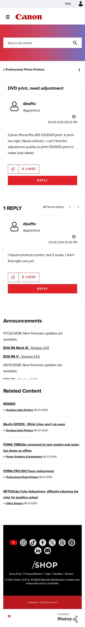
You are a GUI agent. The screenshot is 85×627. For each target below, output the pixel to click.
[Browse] (9, 17)
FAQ (68, 4)
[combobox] (42, 43)
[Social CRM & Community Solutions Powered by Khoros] (67, 617)
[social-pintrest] (71, 542)
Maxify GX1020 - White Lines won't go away (34, 424)
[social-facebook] (42, 542)
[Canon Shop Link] (42, 565)
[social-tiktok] (32, 542)
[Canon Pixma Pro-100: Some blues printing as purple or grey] (78, 207)
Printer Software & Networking (24, 457)
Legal (48, 574)
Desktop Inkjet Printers (19, 410)
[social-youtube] (13, 542)
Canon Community (28, 17)
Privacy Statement (33, 574)
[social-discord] (47, 550)
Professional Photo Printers (25, 69)
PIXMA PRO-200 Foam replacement (28, 471)
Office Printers (14, 503)
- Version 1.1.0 (26, 347)
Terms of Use (15, 574)
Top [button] (9, 616)
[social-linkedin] (37, 550)
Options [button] (79, 69)
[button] (13, 169)
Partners (69, 574)
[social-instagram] (23, 542)
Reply (42, 180)
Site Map (58, 574)
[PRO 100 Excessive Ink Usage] (70, 207)
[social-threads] (62, 542)
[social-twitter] (52, 542)
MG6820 (9, 404)
